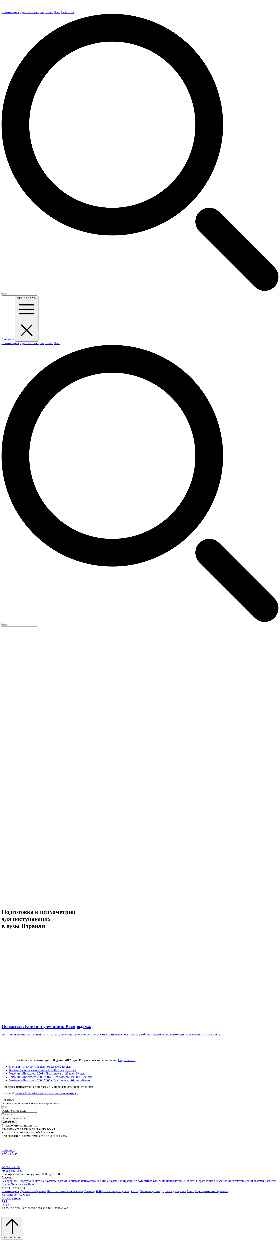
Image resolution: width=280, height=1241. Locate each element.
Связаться (67, 12)
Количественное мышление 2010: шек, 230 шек (42, 1070)
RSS (4, 1201)
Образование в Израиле (211, 1181)
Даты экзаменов (45, 1181)
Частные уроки (150, 1191)
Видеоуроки (26, 1181)
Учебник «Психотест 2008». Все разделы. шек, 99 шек (47, 1073)
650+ (99, 1191)
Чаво (57, 12)
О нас (5, 1205)
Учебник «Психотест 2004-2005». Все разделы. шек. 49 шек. (50, 1080)
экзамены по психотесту (204, 1034)
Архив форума (11, 1198)
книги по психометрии (16, 1034)
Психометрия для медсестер (121, 1191)
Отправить (9, 1121)
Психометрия (10, 12)
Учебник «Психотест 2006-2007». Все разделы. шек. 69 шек (50, 1077)
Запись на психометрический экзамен (92, 1181)
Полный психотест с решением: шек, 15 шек (40, 1066)
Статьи (6, 1184)
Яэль (31, 1184)
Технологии (19, 1184)
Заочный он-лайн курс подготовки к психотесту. (46, 1093)
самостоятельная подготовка (118, 1034)
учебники (145, 1034)
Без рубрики (10, 1181)
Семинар (89, 1191)
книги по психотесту (46, 1034)
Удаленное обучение (33, 1191)
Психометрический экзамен (246, 1181)
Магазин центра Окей (16, 1194)
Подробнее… (126, 1060)
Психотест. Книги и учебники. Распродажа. (46, 1026)
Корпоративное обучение (211, 1191)
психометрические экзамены (80, 1034)
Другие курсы (170, 1191)
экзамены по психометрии (170, 1034)
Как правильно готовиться (135, 1181)
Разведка (270, 1181)
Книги (49, 12)
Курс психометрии (32, 12)
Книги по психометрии (168, 1181)
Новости (189, 1181)
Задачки (62, 1181)
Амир (190, 1191)
